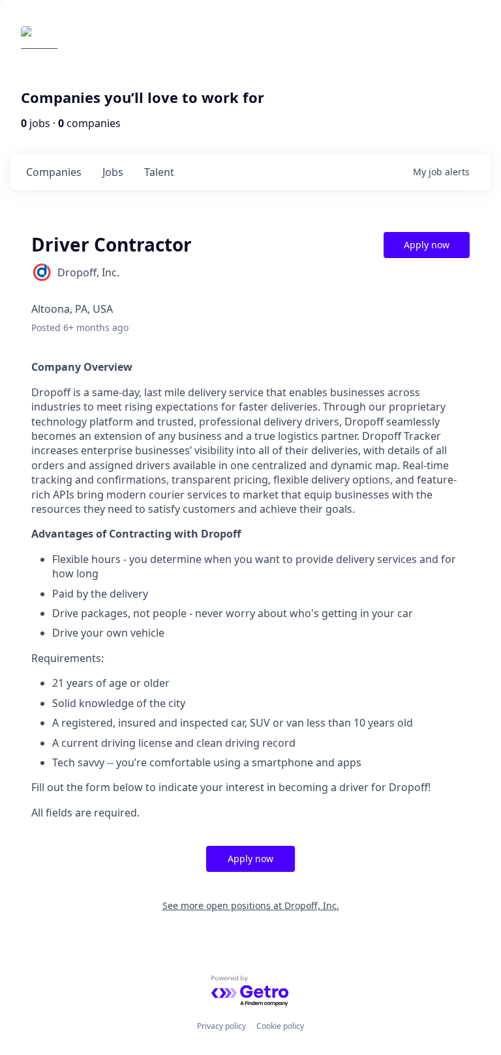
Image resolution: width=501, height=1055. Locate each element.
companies (54, 172)
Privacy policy (221, 1026)
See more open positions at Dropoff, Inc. (250, 905)
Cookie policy (280, 1026)
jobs (112, 172)
